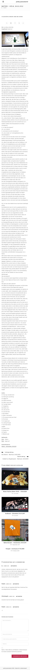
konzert (11, 16)
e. (2, 566)
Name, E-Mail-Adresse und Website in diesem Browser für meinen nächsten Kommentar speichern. (14, 651)
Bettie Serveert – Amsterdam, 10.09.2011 (15, 543)
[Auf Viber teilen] (15, 23)
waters (21, 16)
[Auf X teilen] (6, 23)
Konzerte (5, 7)
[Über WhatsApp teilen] (23, 23)
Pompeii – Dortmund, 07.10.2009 (15, 549)
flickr (3, 439)
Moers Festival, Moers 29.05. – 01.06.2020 (15, 491)
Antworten (14, 566)
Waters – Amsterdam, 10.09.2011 (9, 446)
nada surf (16, 16)
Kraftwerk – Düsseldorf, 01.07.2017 (15, 513)
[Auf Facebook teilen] (10, 23)
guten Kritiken (21, 345)
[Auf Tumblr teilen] (19, 23)
